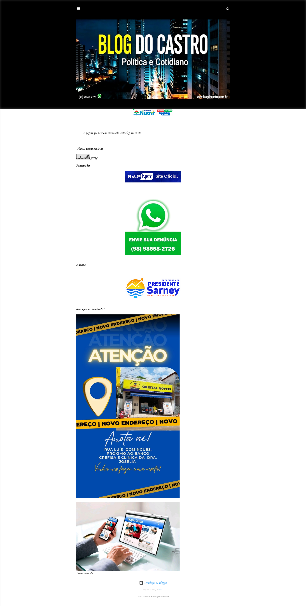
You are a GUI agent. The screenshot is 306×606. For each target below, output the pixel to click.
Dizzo (160, 590)
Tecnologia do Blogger (155, 583)
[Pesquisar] (228, 9)
